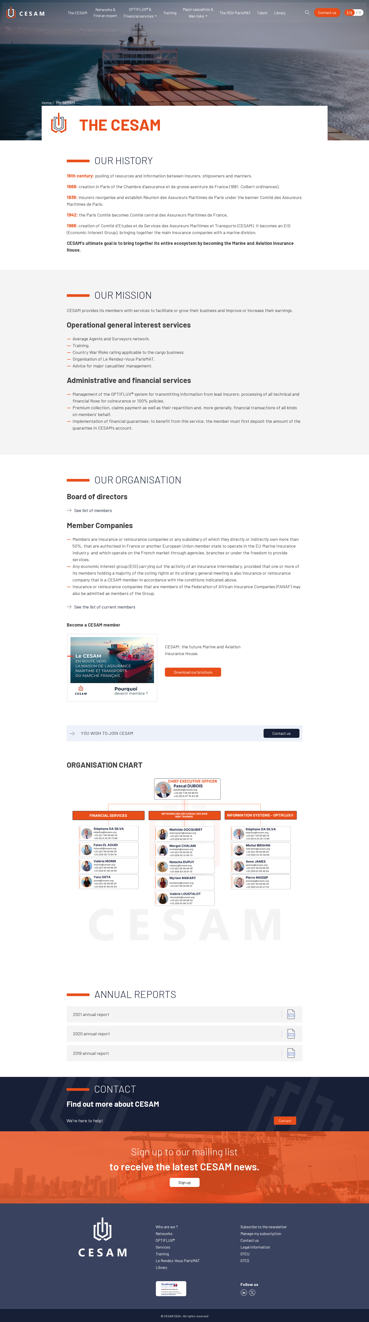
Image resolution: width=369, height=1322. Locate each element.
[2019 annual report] (291, 1052)
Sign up (184, 1182)
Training (169, 12)
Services (163, 1247)
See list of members (93, 510)
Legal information (255, 1247)
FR (358, 12)
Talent (262, 12)
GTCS (244, 1260)
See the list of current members (104, 606)
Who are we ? (167, 1226)
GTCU (245, 1253)
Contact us (281, 733)
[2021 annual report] (291, 1013)
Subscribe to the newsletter (263, 1226)
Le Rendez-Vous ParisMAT (178, 1260)
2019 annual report (91, 1053)
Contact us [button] (327, 12)
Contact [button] (285, 1120)
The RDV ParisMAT (235, 12)
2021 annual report (91, 1014)
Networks (164, 1233)
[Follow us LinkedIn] (244, 1292)
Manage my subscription (260, 1233)
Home (47, 102)
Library (279, 12)
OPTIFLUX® (165, 1240)
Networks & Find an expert (105, 12)
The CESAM (77, 12)
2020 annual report (91, 1033)
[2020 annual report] (291, 1033)
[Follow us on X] (253, 1292)
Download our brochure (193, 672)
